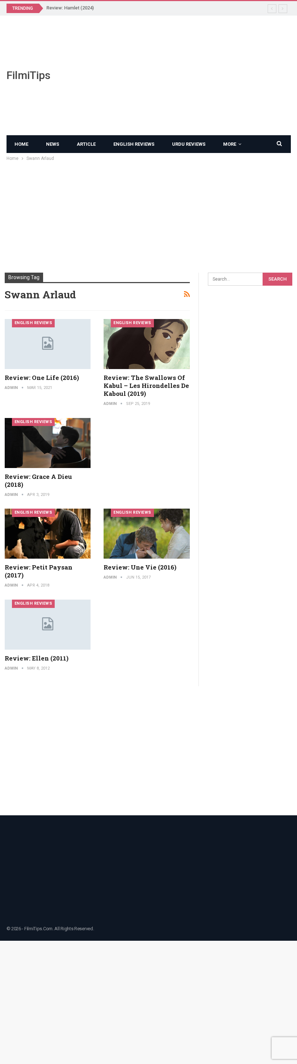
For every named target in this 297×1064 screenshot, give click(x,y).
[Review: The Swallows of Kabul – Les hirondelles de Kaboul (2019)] (147, 344)
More (229, 144)
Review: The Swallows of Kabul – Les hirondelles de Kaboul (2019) (146, 385)
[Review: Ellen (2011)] (48, 625)
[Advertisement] (198, 75)
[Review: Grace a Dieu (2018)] (48, 443)
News (52, 144)
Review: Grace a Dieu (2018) (38, 480)
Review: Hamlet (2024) (70, 8)
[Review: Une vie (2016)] (147, 534)
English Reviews (133, 144)
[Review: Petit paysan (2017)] (48, 534)
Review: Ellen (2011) (36, 658)
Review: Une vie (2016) (140, 567)
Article (86, 144)
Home (21, 144)
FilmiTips (28, 75)
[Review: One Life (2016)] (48, 344)
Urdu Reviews (188, 144)
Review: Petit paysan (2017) (38, 571)
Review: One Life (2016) (42, 377)
